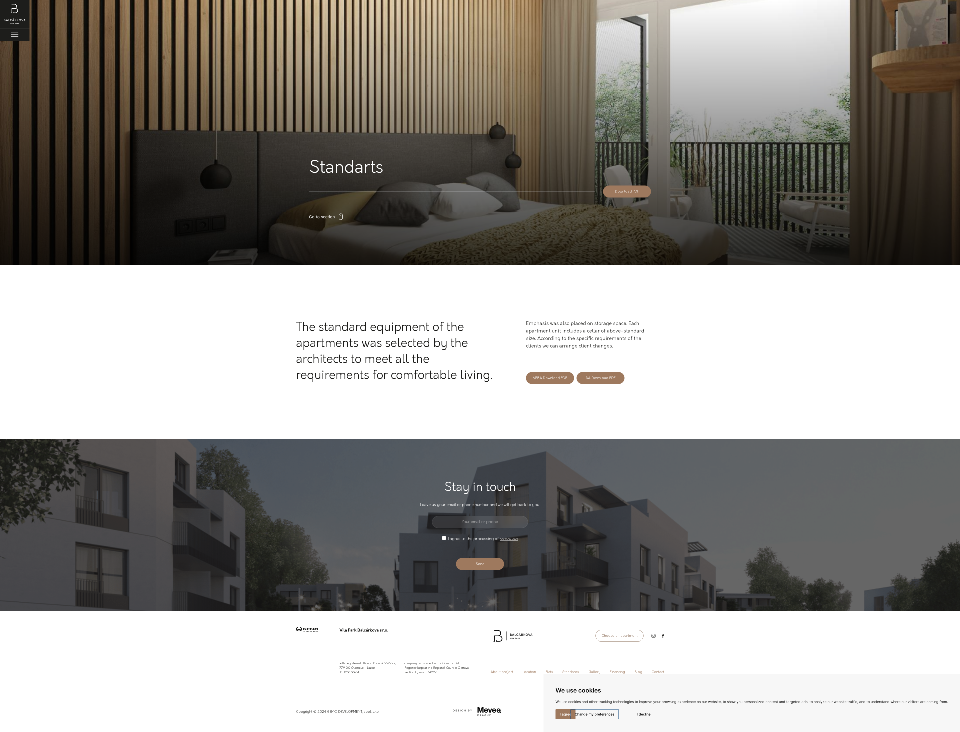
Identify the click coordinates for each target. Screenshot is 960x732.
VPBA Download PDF (550, 378)
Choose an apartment (620, 636)
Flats (549, 672)
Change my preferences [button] (594, 714)
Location (529, 672)
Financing (617, 672)
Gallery (594, 672)
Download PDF (627, 192)
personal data (509, 539)
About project (501, 672)
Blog (638, 672)
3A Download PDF (601, 378)
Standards (570, 672)
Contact (658, 672)
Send (480, 564)
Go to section (322, 216)
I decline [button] (643, 714)
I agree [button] (565, 714)
